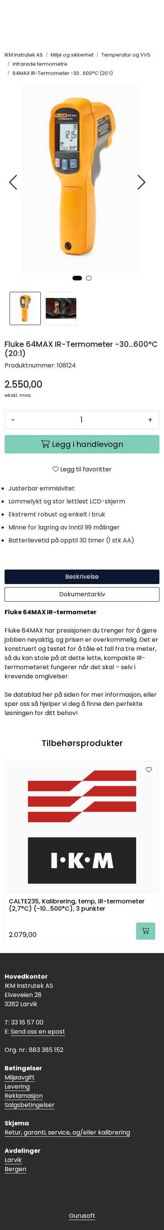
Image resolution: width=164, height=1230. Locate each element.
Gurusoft (82, 1215)
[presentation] (14, 182)
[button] (77, 278)
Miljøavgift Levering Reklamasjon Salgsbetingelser (30, 1091)
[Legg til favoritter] (148, 770)
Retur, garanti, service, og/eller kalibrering (67, 1132)
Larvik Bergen (15, 1164)
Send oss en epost (38, 1031)
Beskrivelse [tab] (82, 576)
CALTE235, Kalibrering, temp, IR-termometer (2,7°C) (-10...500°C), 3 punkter (77, 905)
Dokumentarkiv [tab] (82, 594)
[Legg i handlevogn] (145, 931)
